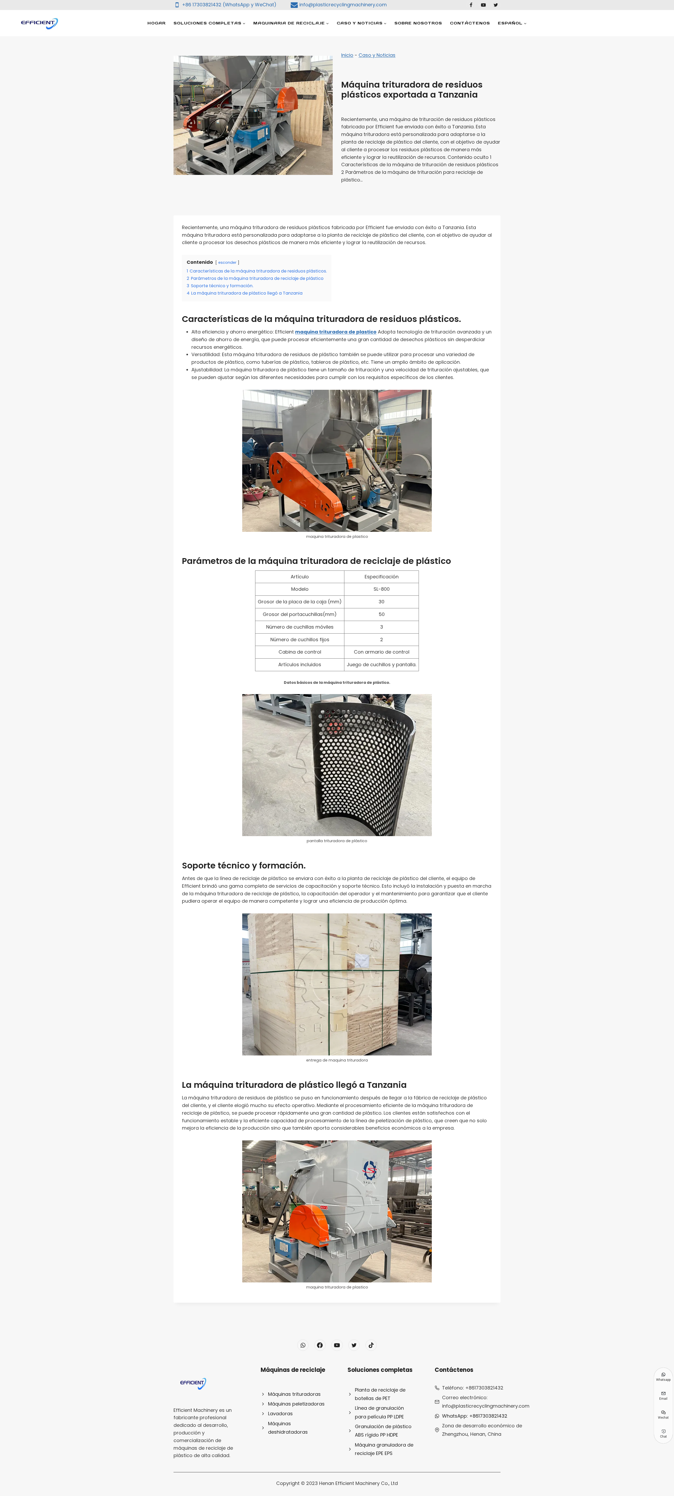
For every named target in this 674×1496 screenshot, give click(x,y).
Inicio (347, 55)
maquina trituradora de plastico (335, 331)
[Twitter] (495, 5)
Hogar (156, 23)
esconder (227, 262)
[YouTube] (483, 5)
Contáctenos (470, 23)
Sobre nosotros (418, 23)
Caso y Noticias (377, 55)
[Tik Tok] (371, 1345)
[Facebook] (471, 5)
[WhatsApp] (303, 1345)
